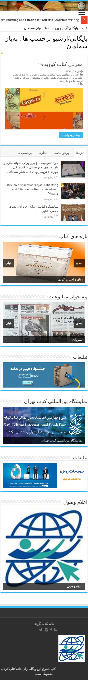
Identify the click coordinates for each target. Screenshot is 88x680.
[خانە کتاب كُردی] (44, 6)
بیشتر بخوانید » (71, 135)
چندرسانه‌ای (76, 77)
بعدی (79, 263)
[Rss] (55, 630)
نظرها (43, 153)
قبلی (8, 263)
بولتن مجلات (54, 74)
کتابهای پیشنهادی (40, 77)
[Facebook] (51, 630)
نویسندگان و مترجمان (71, 80)
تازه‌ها (80, 153)
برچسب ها (25, 153)
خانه (85, 28)
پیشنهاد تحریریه (37, 74)
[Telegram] (40, 630)
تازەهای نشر (21, 74)
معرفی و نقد (22, 77)
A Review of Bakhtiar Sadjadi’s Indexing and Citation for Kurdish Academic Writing (31, 189)
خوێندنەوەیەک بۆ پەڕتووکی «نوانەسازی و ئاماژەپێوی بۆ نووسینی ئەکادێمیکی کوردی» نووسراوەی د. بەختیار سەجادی (31, 167)
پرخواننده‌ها (61, 153)
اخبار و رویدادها (71, 74)
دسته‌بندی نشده (59, 77)
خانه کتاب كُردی (44, 624)
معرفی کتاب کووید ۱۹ (60, 64)
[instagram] (46, 630)
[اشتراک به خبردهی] (1, 53)
